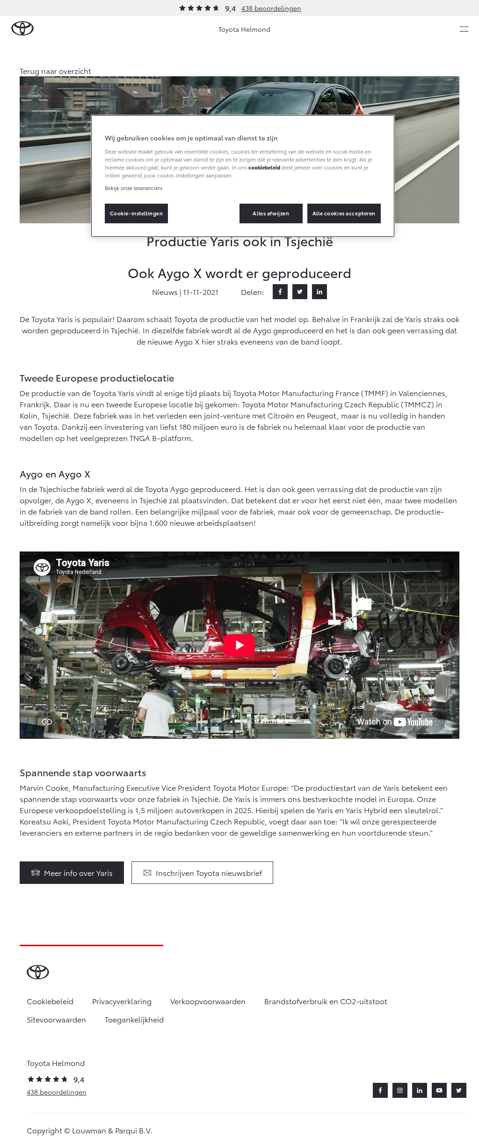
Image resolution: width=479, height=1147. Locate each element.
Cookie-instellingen (136, 213)
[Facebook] (280, 291)
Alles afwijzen (271, 213)
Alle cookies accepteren (344, 213)
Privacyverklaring (122, 1000)
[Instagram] (399, 1090)
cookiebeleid (264, 167)
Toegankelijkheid (134, 1019)
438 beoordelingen (271, 8)
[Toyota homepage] (22, 29)
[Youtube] (439, 1090)
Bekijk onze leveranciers (133, 187)
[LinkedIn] (319, 291)
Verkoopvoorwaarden (208, 1000)
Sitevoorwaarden (56, 1019)
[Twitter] (299, 291)
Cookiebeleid (50, 1000)
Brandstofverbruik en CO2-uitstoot (325, 1000)
